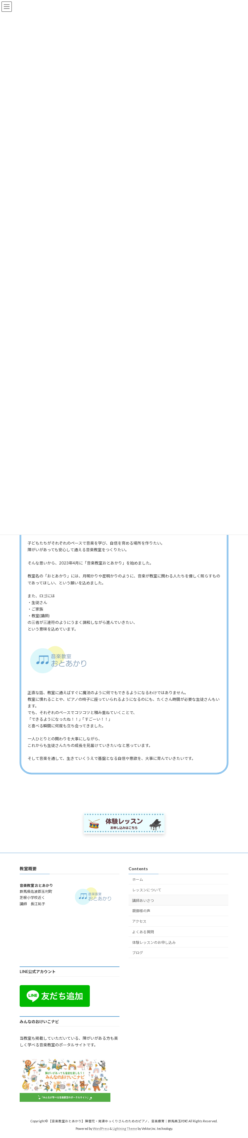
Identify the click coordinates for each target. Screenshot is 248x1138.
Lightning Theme (125, 1128)
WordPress (101, 1128)
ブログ (137, 953)
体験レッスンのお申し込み (154, 942)
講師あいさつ (143, 900)
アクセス (139, 921)
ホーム (137, 879)
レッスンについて (146, 890)
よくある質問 (143, 932)
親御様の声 (141, 911)
